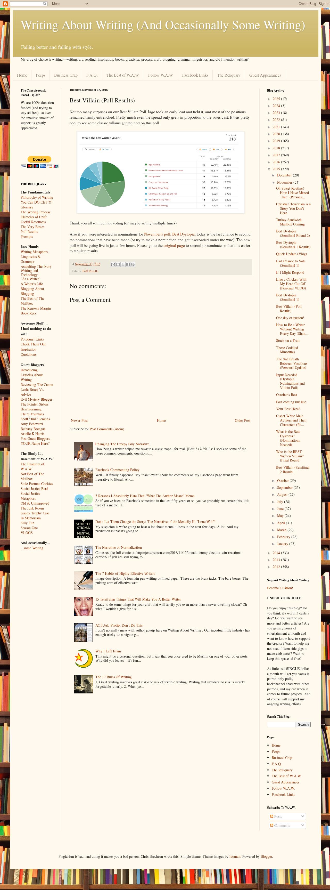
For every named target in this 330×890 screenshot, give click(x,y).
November (285, 182)
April (281, 522)
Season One (29, 527)
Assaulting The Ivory (36, 266)
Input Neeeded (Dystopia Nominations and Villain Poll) (290, 381)
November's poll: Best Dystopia (169, 234)
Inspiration (28, 349)
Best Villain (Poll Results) (289, 308)
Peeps (40, 75)
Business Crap (66, 75)
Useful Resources (33, 221)
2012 (277, 566)
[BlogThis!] (118, 264)
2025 (277, 98)
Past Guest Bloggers (35, 438)
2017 (277, 154)
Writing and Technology (29, 273)
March (282, 529)
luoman (234, 856)
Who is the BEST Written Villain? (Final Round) (289, 456)
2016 (277, 161)
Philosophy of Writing (37, 197)
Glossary (27, 207)
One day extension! (290, 317)
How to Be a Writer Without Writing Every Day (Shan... (292, 329)
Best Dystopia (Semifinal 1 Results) (293, 244)
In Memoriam (31, 517)
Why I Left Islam (108, 651)
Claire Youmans (32, 413)
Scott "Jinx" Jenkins (35, 418)
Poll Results (90, 271)
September (285, 487)
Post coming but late (291, 401)
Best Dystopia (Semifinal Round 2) (293, 233)
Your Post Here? (288, 408)
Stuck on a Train (288, 340)
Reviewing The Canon (37, 384)
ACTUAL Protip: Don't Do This (119, 625)
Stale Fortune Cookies (37, 483)
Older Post (242, 420)
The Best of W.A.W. (122, 75)
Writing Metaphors (34, 251)
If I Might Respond (290, 272)
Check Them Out (33, 344)
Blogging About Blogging (32, 291)
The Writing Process (35, 211)
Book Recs (28, 313)
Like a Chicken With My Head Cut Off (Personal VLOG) (291, 283)
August (282, 494)
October (283, 480)
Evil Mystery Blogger (36, 399)
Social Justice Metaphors (30, 496)
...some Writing (32, 547)
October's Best (286, 394)
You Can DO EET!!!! (37, 202)
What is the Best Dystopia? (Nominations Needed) (288, 438)
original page (174, 245)
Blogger (266, 856)
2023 (277, 112)
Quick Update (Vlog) (291, 253)
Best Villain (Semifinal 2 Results (293, 469)
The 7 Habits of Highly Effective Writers (125, 573)
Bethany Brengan (33, 428)
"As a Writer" (30, 279)
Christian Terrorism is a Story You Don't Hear (293, 208)
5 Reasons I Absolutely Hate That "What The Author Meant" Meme (144, 495)
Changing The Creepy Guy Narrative (122, 443)
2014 (277, 552)
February (284, 536)
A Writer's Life (32, 283)
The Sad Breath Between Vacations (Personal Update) (291, 363)
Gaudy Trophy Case (35, 513)
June (281, 508)
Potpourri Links (32, 339)
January (283, 543)
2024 (277, 105)
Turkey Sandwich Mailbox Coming (290, 221)
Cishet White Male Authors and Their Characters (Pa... (291, 420)
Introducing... (31, 369)
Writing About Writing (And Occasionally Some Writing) (163, 24)
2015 (277, 168)
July (280, 501)
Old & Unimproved (35, 503)
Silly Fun (27, 522)
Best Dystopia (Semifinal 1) (287, 297)
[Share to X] (123, 264)
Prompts (27, 236)
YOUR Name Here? (35, 443)
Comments (281, 825)
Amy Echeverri (32, 423)
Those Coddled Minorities (287, 349)
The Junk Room (32, 508)
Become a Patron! (280, 587)
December (285, 175)
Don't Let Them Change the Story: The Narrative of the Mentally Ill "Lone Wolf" (155, 521)
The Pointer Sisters (34, 404)
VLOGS (27, 532)
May (281, 515)
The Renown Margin (36, 308)
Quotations (28, 354)
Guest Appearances (265, 75)
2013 (277, 559)
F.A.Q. (92, 75)
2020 (277, 133)
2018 (277, 147)
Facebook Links (195, 75)
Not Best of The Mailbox (32, 476)
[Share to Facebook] (127, 264)
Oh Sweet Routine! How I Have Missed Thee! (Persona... (292, 192)
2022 (277, 119)
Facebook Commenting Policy (117, 469)
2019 (277, 140)
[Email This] (113, 264)
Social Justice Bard (34, 488)
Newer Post (79, 420)
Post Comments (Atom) (107, 428)
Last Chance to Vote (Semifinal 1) (291, 263)
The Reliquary (229, 75)
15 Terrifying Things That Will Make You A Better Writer (138, 599)
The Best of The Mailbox (32, 301)
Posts (277, 816)
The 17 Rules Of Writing (113, 676)
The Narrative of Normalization (118, 547)
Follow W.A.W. (161, 75)
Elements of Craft (34, 216)
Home (22, 75)
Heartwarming (31, 409)
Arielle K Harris (32, 433)
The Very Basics (32, 226)
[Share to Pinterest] (132, 264)
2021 (277, 126)
